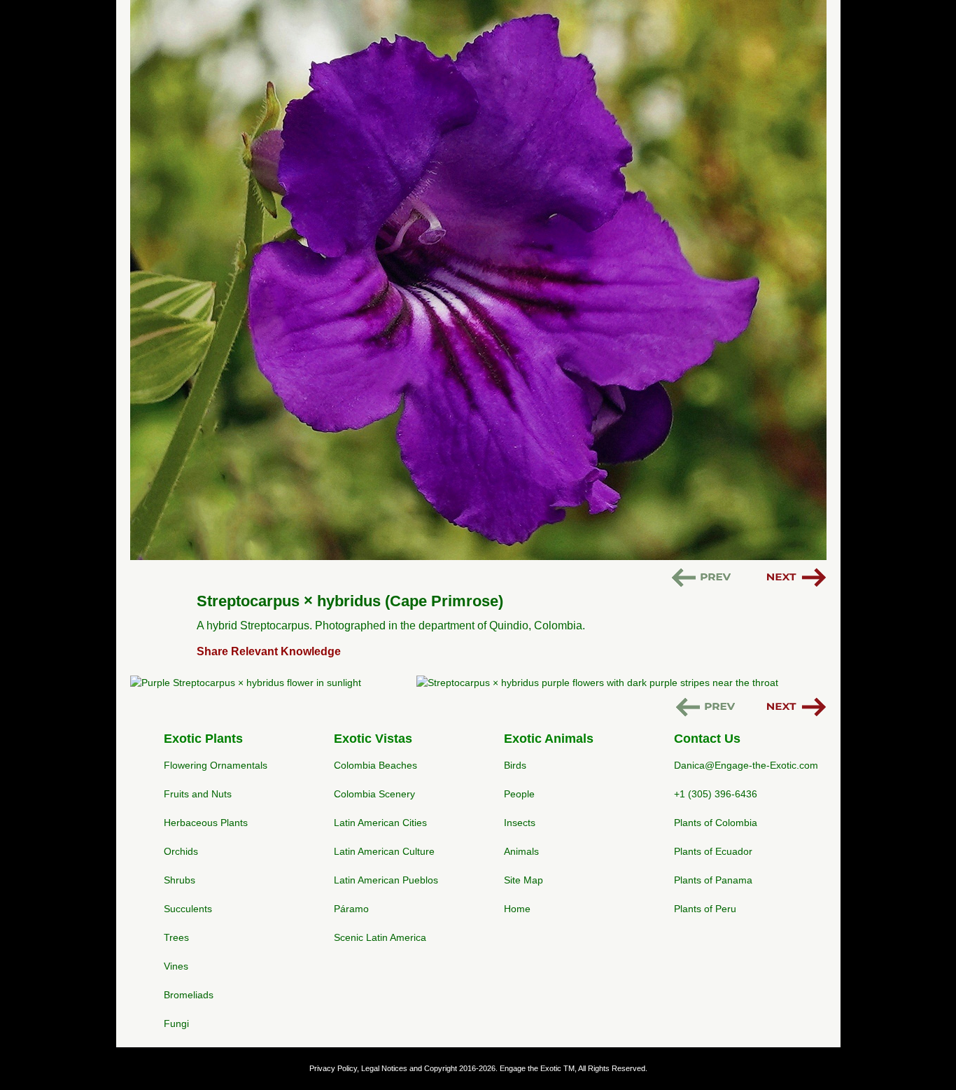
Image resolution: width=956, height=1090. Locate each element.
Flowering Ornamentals (215, 765)
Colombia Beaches (375, 765)
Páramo (351, 908)
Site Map (523, 880)
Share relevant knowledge (269, 651)
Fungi (176, 1023)
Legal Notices (384, 1068)
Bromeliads (188, 994)
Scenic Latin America (380, 937)
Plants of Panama (713, 880)
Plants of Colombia (715, 822)
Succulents (188, 908)
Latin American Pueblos (386, 880)
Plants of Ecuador (713, 851)
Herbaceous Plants (206, 822)
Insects (519, 822)
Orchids (181, 851)
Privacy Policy (333, 1068)
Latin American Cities (380, 822)
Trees (176, 937)
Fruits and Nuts (198, 793)
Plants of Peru (705, 908)
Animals (521, 851)
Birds (515, 765)
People (519, 793)
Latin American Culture (384, 851)
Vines (176, 966)
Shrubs (179, 880)
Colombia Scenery (374, 793)
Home (517, 908)
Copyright (440, 1068)
